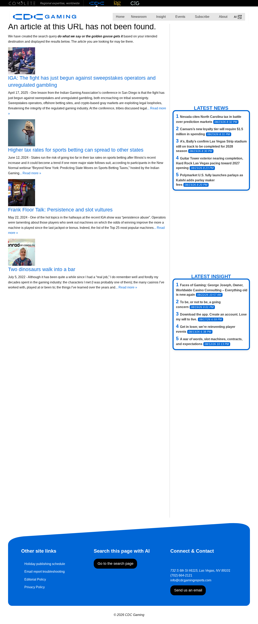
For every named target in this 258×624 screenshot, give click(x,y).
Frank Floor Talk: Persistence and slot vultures (60, 209)
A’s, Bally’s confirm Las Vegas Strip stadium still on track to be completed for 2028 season (211, 146)
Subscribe (201, 16)
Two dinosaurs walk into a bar (41, 269)
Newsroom (139, 16)
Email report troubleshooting (44, 571)
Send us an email (188, 590)
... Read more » (30, 173)
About (222, 16)
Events (180, 16)
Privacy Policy (34, 587)
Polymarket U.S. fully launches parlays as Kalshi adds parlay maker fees (209, 179)
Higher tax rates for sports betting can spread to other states (76, 150)
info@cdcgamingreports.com (190, 580)
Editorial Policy (35, 579)
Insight (160, 16)
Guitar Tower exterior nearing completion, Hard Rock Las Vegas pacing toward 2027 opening (209, 163)
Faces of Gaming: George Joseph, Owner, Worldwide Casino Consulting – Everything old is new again (211, 289)
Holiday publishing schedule (44, 564)
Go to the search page (115, 564)
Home (120, 16)
